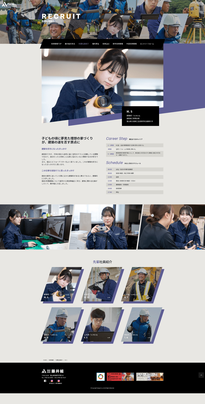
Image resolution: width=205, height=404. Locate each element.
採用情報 (51, 360)
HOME (45, 360)
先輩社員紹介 (59, 360)
